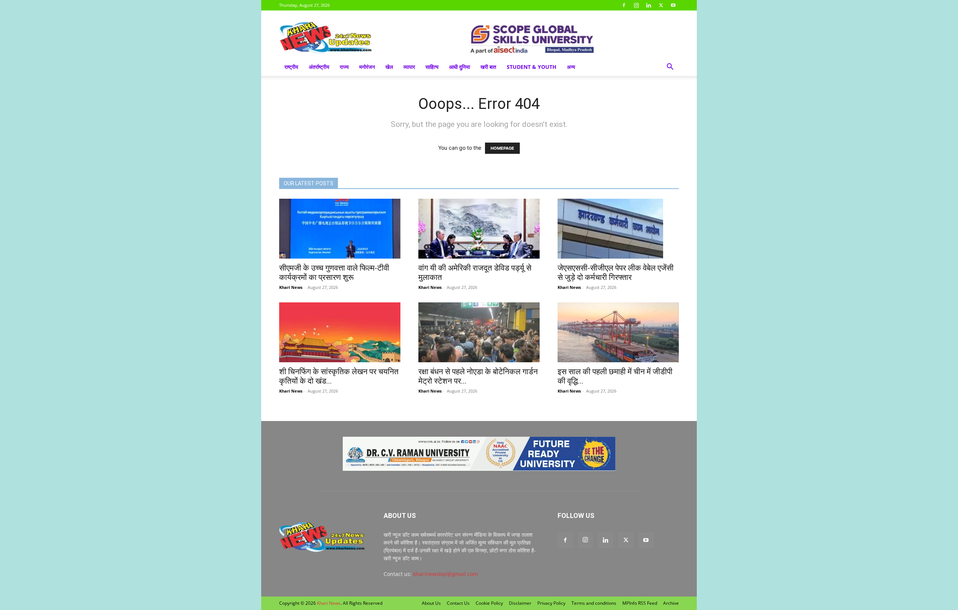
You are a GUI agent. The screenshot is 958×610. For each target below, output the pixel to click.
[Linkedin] (648, 5)
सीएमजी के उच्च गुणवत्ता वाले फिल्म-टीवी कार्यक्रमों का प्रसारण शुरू (334, 272)
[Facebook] (623, 5)
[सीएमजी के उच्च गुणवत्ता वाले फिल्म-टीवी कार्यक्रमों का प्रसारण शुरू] (339, 229)
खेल (389, 66)
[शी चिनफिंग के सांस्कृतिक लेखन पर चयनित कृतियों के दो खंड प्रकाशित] (339, 332)
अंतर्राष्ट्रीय (319, 66)
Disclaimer (520, 603)
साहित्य (432, 66)
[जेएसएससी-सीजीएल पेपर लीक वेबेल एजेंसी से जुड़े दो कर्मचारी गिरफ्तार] (618, 229)
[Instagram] (636, 5)
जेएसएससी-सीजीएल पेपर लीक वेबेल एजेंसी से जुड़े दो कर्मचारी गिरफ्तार (616, 272)
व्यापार (409, 66)
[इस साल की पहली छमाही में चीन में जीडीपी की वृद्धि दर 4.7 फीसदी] (618, 332)
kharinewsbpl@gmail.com (445, 573)
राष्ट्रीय (291, 66)
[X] (660, 5)
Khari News (290, 287)
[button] (670, 67)
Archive (671, 603)
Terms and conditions (593, 603)
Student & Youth (531, 66)
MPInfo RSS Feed (639, 603)
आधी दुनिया (459, 66)
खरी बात (488, 66)
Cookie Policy (489, 603)
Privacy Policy (551, 603)
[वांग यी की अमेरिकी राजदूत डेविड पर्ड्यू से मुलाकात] (479, 229)
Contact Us (458, 603)
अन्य (571, 66)
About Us (431, 603)
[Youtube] (673, 5)
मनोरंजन (367, 66)
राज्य (344, 66)
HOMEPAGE (502, 148)
